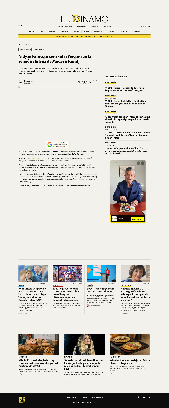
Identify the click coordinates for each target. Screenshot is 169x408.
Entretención (98, 31)
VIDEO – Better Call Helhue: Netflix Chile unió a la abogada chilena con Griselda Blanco (125, 103)
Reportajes (64, 31)
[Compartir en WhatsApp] (95, 82)
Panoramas (22, 357)
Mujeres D (107, 26)
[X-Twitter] (143, 26)
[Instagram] (148, 26)
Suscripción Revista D (65, 26)
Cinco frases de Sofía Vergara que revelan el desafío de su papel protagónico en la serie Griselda (127, 119)
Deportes (112, 31)
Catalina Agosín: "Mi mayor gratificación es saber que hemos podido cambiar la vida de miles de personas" (135, 294)
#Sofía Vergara (38, 49)
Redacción (28, 81)
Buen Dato (136, 31)
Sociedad (124, 31)
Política (32, 31)
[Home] (84, 18)
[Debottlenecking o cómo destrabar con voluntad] (101, 273)
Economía (52, 31)
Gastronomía (115, 357)
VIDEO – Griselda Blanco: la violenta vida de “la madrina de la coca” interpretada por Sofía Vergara (127, 135)
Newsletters (95, 26)
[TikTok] (150, 26)
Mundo (86, 31)
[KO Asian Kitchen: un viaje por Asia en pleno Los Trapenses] (130, 344)
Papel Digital (81, 26)
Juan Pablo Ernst (22, 313)
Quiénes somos (71, 397)
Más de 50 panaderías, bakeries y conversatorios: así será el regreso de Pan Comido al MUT (38, 362)
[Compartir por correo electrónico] (79, 82)
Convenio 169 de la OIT (88, 36)
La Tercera (34, 158)
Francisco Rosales (57, 309)
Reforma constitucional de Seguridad (67, 36)
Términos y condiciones (89, 402)
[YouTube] (145, 26)
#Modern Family (25, 49)
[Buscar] (22, 26)
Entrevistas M (126, 285)
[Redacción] (20, 82)
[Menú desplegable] (19, 26)
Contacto (84, 397)
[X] (141, 397)
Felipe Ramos (124, 313)
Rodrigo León (22, 374)
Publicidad (76, 402)
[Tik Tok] (150, 397)
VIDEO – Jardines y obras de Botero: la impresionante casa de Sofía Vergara (124, 89)
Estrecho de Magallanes (106, 36)
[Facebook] (141, 26)
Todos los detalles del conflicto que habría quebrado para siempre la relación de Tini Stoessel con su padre (83, 364)
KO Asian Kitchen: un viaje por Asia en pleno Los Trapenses (130, 361)
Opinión (76, 31)
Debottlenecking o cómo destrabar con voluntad (100, 290)
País (41, 31)
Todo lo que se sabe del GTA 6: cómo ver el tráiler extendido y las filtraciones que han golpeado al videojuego (66, 294)
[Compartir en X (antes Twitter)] (90, 82)
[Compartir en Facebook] (84, 82)
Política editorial (97, 397)
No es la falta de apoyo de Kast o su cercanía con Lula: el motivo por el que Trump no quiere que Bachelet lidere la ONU (32, 294)
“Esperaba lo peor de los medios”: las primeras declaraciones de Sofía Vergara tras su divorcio (126, 151)
